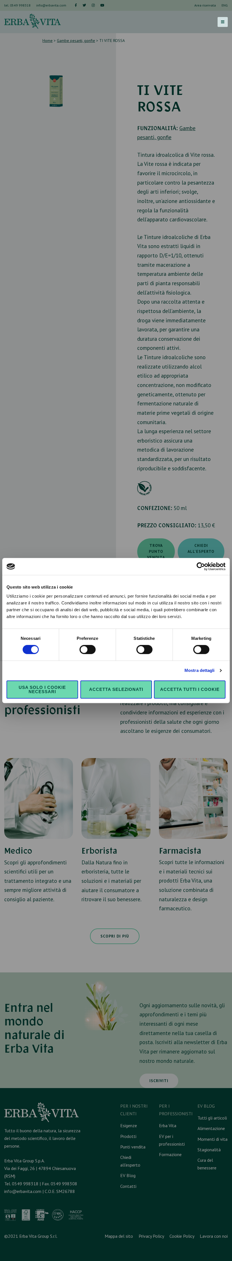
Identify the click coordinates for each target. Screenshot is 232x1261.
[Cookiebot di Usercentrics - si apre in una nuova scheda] (200, 566)
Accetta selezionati (116, 689)
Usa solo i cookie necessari (42, 689)
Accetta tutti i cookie (190, 689)
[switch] (88, 649)
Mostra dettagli (199, 670)
